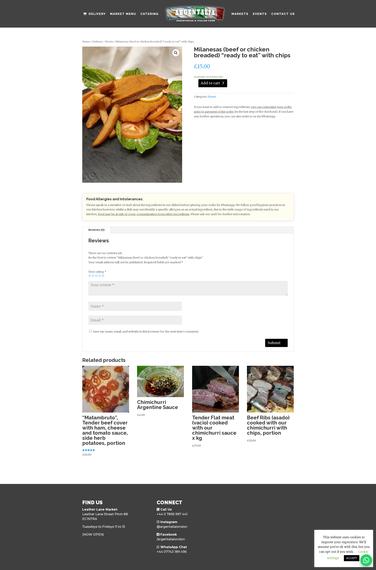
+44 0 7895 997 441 (172, 514)
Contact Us (283, 14)
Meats (109, 41)
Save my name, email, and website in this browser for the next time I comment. (146, 331)
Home (86, 41)
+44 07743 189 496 (172, 552)
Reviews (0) (96, 230)
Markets (240, 14)
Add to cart (210, 83)
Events (260, 14)
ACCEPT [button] (351, 558)
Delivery (97, 14)
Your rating (97, 271)
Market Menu (123, 14)
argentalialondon (173, 527)
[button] (366, 560)
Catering (149, 14)
